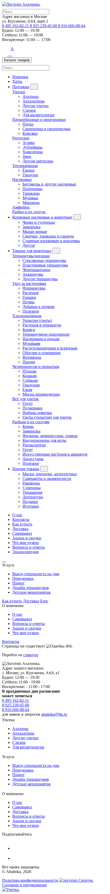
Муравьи (30, 198)
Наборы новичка (37, 412)
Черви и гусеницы (39, 222)
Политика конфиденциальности (30, 880)
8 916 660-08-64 (71, 26)
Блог (44, 601)
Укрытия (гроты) (37, 320)
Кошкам (30, 376)
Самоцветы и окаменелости (47, 478)
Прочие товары (25, 469)
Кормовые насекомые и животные (42, 217)
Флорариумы (34, 288)
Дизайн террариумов (30, 587)
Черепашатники (36, 270)
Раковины (31, 483)
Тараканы (31, 193)
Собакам (30, 380)
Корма (28, 426)
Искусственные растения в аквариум (55, 454)
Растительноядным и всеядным (50, 348)
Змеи (27, 156)
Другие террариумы (40, 279)
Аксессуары (33, 459)
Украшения (32, 492)
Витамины (32, 357)
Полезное (31, 311)
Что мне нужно (25, 542)
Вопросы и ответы (28, 547)
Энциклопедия (25, 552)
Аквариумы (33, 274)
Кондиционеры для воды (44, 440)
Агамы (29, 142)
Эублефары (32, 147)
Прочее (29, 362)
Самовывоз (22, 533)
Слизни (29, 110)
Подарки (30, 501)
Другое (29, 245)
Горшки (29, 297)
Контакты (20, 519)
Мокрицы (31, 202)
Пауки (28, 124)
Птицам (29, 371)
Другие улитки (36, 106)
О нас (17, 515)
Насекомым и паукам (41, 339)
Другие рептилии (38, 161)
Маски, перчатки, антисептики (50, 474)
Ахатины (31, 96)
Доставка (20, 529)
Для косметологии (38, 115)
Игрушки (31, 506)
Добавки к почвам (38, 306)
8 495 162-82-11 (16, 26)
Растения (30, 293)
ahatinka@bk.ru (54, 714)
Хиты (17, 81)
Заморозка (31, 227)
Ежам (27, 389)
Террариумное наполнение (46, 334)
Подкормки (32, 408)
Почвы (29, 302)
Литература (33, 497)
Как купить (22, 524)
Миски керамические (41, 394)
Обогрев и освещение (42, 353)
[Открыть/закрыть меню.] (10, 56)
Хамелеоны (33, 152)
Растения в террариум (42, 325)
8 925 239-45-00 (44, 26)
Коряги (29, 329)
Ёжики (29, 170)
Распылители (34, 445)
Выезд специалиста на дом (35, 574)
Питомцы (20, 87)
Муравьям (31, 343)
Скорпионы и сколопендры (46, 129)
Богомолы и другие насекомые (49, 184)
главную (30, 655)
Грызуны (30, 175)
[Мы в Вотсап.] (6, 49)
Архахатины (34, 101)
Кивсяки (30, 133)
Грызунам (31, 385)
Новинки (20, 77)
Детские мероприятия (31, 592)
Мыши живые (35, 231)
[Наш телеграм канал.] (10, 889)
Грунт (28, 403)
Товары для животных (31, 251)
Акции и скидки (26, 538)
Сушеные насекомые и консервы (51, 241)
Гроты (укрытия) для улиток (47, 417)
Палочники (32, 189)
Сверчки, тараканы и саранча (48, 236)
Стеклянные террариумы (44, 260)
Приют (18, 583)
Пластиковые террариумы (45, 265)
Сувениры (32, 488)
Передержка (23, 578)
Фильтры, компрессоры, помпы (50, 436)
